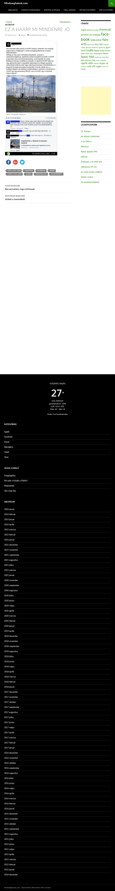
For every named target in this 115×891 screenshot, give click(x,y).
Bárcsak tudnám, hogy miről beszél (19, 187)
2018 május (9, 667)
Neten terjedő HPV (89, 152)
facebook (41, 170)
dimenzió (85, 35)
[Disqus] (38, 249)
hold (102, 51)
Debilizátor (13, 10)
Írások (6, 442)
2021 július (9, 565)
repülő (96, 63)
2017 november (11, 697)
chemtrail (29, 170)
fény (97, 44)
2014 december (11, 875)
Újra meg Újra (10, 491)
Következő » (66, 22)
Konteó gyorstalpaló (30, 10)
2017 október (10, 702)
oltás (90, 63)
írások (83, 69)
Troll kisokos (70, 10)
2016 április (9, 794)
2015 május (9, 849)
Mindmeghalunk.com (16, 3)
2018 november (11, 641)
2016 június (9, 783)
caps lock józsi (14, 170)
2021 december (11, 545)
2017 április (9, 733)
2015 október (10, 824)
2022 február (10, 535)
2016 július (9, 778)
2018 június (9, 662)
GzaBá (89, 50)
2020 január (9, 626)
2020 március (10, 616)
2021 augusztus (11, 560)
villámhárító (56, 174)
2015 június (9, 844)
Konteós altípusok (52, 10)
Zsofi (22, 35)
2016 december (11, 753)
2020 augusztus (11, 591)
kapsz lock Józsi (14, 174)
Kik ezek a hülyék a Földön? (16, 481)
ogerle (29, 174)
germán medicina (92, 47)
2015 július (9, 839)
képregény (98, 54)
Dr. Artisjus (85, 132)
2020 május (9, 606)
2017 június (9, 723)
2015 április (9, 854)
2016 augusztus (11, 773)
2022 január (9, 540)
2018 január (9, 687)
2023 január (9, 520)
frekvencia (90, 44)
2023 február (10, 514)
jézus (91, 53)
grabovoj (102, 47)
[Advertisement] (96, 101)
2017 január (9, 748)
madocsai (98, 57)
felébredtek (96, 40)
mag (103, 57)
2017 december (11, 692)
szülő (89, 67)
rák (107, 63)
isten (87, 54)
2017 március (10, 738)
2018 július (9, 657)
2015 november (11, 819)
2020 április (9, 611)
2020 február (10, 621)
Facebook (9, 25)
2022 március (10, 530)
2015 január (9, 870)
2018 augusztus (11, 651)
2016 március (10, 799)
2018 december (11, 636)
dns (90, 35)
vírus (104, 66)
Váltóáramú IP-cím (89, 167)
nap (93, 60)
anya (89, 30)
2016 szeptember (11, 768)
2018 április (9, 672)
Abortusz (85, 147)
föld (101, 45)
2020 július (9, 596)
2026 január (9, 509)
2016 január (9, 809)
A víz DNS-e (86, 142)
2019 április (9, 631)
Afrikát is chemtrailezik (15, 197)
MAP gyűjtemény (106, 10)
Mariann (88, 60)
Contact (48, 887)
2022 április (9, 525)
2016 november (11, 758)
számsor (83, 66)
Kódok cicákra (87, 177)
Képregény (8, 447)
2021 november (11, 550)
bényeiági (95, 30)
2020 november (11, 580)
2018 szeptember (11, 646)
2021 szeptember (11, 555)
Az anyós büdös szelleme (91, 172)
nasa (97, 60)
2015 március (10, 860)
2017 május (9, 728)
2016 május (9, 789)
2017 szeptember (11, 707)
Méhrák (84, 157)
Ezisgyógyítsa (9, 476)
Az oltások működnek (90, 137)
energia (96, 35)
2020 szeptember (11, 586)
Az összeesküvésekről (90, 182)
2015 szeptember (11, 829)
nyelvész (103, 60)
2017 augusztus (11, 712)
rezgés (102, 63)
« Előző (8, 22)
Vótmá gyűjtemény (87, 10)
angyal (83, 30)
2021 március (10, 570)
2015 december (11, 814)
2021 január (9, 575)
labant (105, 53)
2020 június (9, 601)
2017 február (10, 743)
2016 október (10, 763)
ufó (93, 66)
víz (107, 66)
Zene (6, 457)
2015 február (10, 865)
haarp (52, 170)
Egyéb (6, 432)
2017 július (9, 717)
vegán (99, 66)
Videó (6, 452)
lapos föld (87, 56)
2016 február (10, 804)
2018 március (10, 677)
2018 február (10, 682)
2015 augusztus (11, 834)
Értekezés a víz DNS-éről (91, 162)
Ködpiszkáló (9, 486)
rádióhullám (41, 174)
